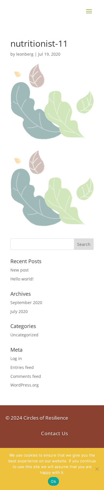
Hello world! (22, 279)
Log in (16, 358)
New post (19, 270)
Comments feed (25, 376)
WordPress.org (24, 385)
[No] (97, 469)
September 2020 (26, 302)
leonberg (25, 54)
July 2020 (19, 311)
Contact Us (54, 433)
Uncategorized (24, 335)
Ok (53, 481)
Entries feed (22, 367)
